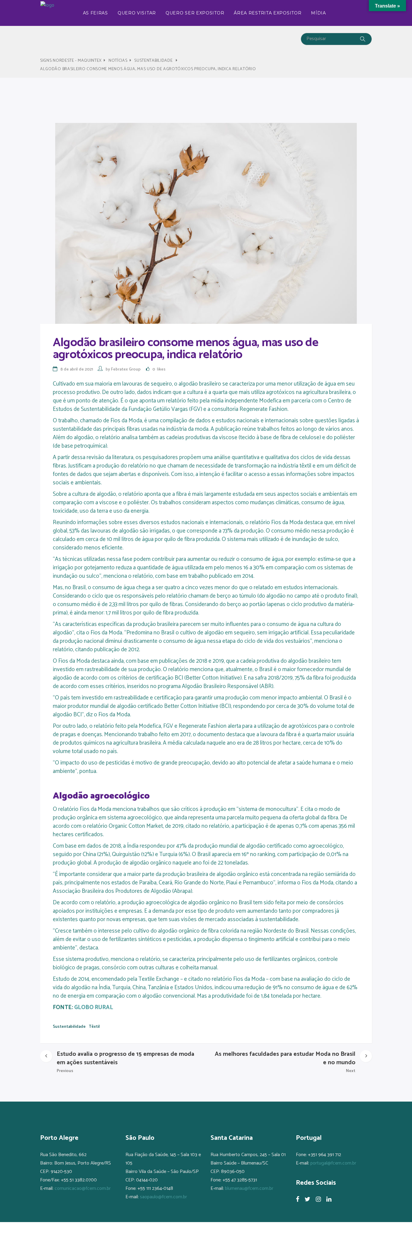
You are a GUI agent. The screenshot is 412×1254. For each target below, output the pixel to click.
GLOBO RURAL (93, 1007)
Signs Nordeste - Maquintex (71, 61)
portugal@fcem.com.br (333, 1163)
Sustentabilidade (153, 61)
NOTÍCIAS (118, 61)
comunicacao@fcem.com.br (83, 1188)
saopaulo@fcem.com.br (163, 1197)
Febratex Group (126, 369)
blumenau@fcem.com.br (249, 1188)
